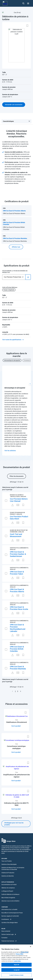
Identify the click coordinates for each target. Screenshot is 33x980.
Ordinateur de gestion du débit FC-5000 (16, 804)
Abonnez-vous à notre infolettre (10, 901)
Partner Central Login (7, 934)
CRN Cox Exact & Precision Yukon (17, 573)
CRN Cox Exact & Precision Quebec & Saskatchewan (18, 554)
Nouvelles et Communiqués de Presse (12, 912)
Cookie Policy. (17, 961)
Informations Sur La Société (9, 909)
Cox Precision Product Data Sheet (19, 517)
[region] (16, 962)
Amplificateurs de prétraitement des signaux (16, 775)
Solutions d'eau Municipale (8, 864)
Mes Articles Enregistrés (8, 897)
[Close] (31, 947)
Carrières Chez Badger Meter (9, 922)
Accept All (16, 970)
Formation (4, 937)
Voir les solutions (10, 450)
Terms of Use (24, 952)
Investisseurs (5, 919)
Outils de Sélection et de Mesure (10, 894)
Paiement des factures (7, 941)
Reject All (16, 964)
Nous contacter (5, 931)
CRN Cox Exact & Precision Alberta (17, 590)
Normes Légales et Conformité (10, 916)
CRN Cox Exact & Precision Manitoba (18, 667)
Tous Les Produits (6, 861)
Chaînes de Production (7, 872)
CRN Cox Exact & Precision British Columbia (17, 649)
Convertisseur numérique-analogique (16, 747)
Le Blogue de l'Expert (7, 891)
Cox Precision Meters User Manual (18, 500)
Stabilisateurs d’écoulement (16, 722)
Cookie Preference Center (16, 975)
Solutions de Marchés (7, 876)
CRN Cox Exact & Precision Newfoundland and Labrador (17, 627)
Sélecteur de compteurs (8, 888)
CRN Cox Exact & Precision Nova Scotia (19, 608)
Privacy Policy (19, 954)
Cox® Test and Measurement (16, 535)
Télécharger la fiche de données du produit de (14, 271)
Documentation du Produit (8, 884)
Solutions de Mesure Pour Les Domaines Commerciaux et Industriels (12, 868)
